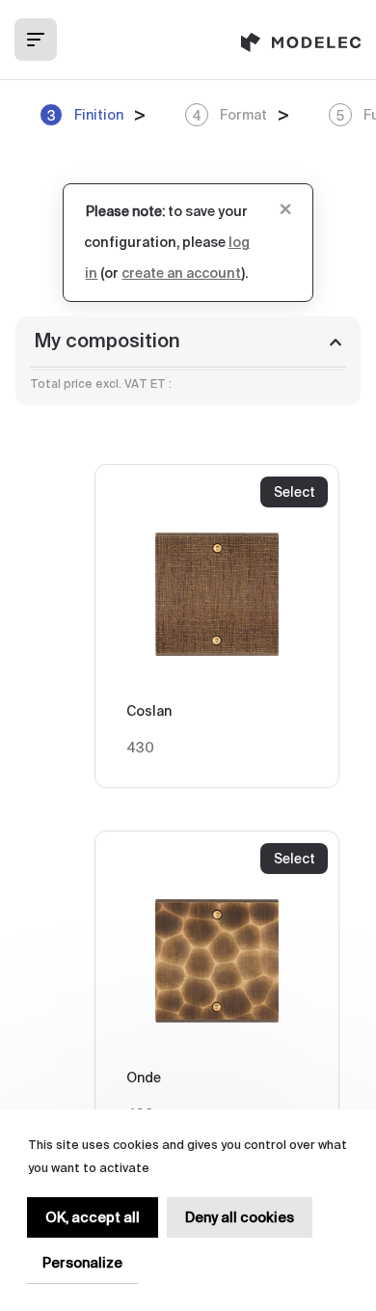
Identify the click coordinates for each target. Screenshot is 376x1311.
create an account (181, 274)
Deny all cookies (239, 1217)
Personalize (82, 1262)
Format (229, 115)
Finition (85, 115)
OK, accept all (92, 1217)
